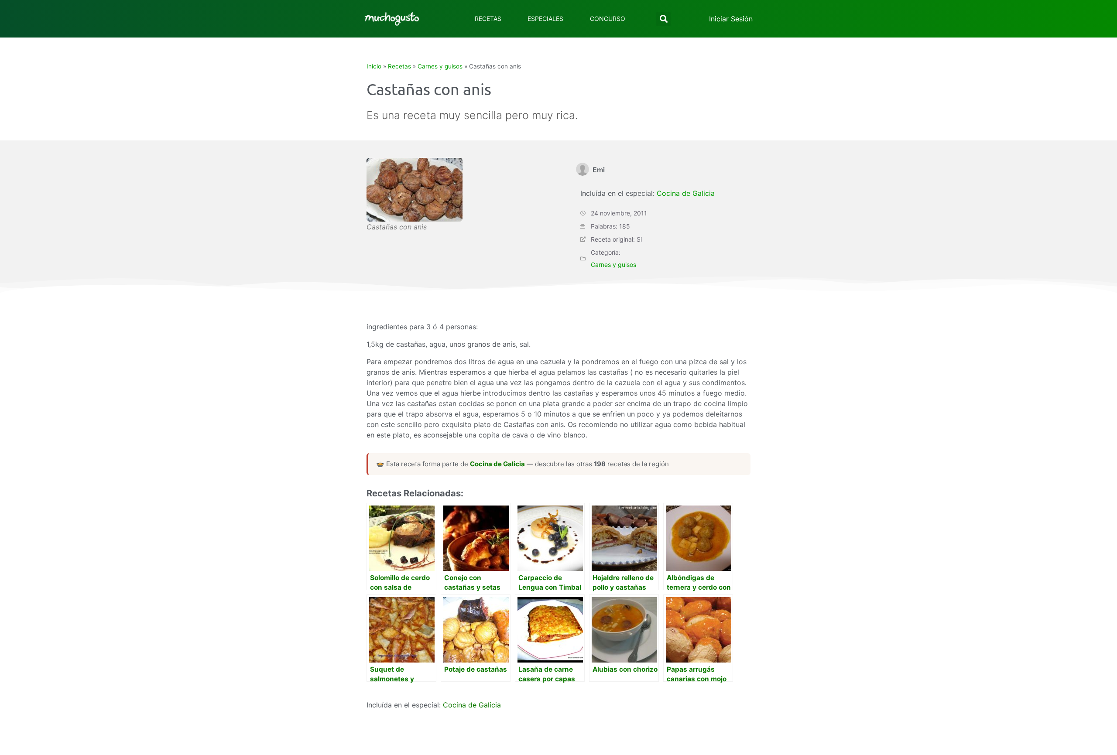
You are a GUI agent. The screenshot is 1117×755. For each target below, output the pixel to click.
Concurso (607, 18)
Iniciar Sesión (731, 18)
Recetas (488, 18)
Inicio (374, 66)
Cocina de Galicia (686, 193)
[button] (663, 19)
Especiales (545, 18)
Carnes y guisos (440, 66)
